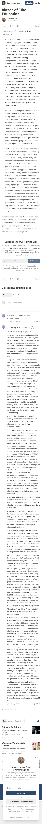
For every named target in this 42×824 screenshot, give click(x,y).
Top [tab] (4, 721)
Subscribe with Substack (22, 801)
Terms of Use (32, 266)
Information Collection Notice (25, 268)
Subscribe (29, 3)
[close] (35, 757)
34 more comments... (9, 710)
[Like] (4, 26)
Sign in (37, 3)
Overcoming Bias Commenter (18, 327)
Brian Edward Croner (15, 315)
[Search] (38, 721)
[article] (21, 732)
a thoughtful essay (14, 31)
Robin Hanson (12, 18)
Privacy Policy (28, 811)
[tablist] (11, 295)
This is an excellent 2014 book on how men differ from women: (15, 749)
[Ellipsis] (39, 315)
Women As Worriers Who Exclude (13, 744)
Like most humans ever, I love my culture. (15, 731)
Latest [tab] (10, 721)
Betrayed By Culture (11, 727)
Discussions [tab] (19, 721)
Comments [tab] (7, 295)
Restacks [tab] (16, 295)
